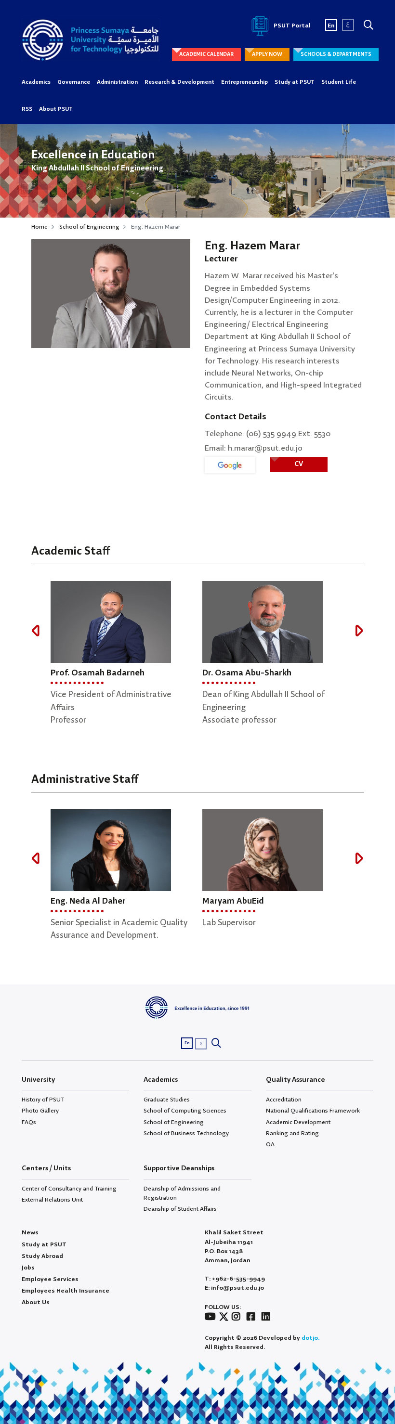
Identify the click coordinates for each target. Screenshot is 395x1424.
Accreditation (284, 1099)
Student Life (338, 82)
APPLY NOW (267, 54)
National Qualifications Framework (313, 1110)
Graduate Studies (167, 1099)
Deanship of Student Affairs (180, 1209)
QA (270, 1144)
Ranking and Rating (292, 1133)
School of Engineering (89, 227)
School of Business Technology (186, 1133)
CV (298, 464)
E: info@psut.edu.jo (234, 1288)
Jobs (28, 1267)
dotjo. (310, 1338)
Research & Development (179, 82)
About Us (36, 1302)
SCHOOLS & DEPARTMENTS (336, 54)
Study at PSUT (295, 82)
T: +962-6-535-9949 (235, 1278)
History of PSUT (43, 1099)
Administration (117, 82)
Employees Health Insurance (65, 1290)
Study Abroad (42, 1256)
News (30, 1232)
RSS (27, 109)
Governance (73, 82)
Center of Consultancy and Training (69, 1188)
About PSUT (56, 109)
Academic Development (298, 1122)
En (331, 25)
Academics (36, 82)
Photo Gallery (40, 1110)
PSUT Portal (291, 25)
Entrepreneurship (244, 82)
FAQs (29, 1122)
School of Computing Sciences (185, 1110)
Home (39, 227)
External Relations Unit (52, 1199)
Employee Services (50, 1279)
